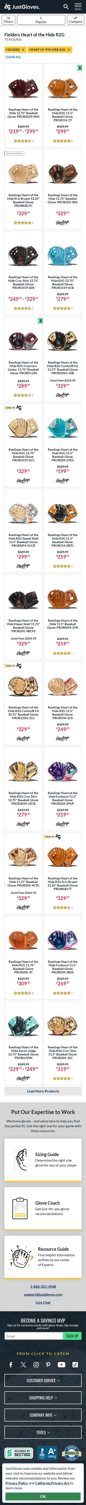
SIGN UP (72, 1336)
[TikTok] (75, 1364)
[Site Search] (65, 6)
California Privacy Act (52, 1483)
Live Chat (43, 1302)
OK (43, 1496)
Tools (41, 1432)
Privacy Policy (17, 1483)
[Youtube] (61, 1364)
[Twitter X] (23, 1364)
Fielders (13, 49)
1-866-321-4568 (43, 1286)
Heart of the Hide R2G (47, 49)
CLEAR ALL (13, 57)
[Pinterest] (48, 1364)
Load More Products (43, 1091)
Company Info (41, 1414)
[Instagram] (36, 1364)
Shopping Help (41, 1397)
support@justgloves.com (43, 1294)
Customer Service (41, 1380)
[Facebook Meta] (10, 1364)
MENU (79, 8)
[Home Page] (22, 7)
